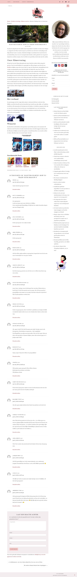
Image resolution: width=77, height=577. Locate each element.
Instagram (63, 2)
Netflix (9, 67)
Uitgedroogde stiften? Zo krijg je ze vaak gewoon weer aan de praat (61, 173)
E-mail (11, 538)
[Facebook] (55, 65)
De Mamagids (55, 99)
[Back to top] (74, 575)
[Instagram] (59, 65)
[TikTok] (66, 65)
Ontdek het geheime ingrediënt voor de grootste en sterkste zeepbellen (62, 188)
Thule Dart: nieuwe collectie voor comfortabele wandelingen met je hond (61, 158)
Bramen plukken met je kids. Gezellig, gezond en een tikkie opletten (62, 242)
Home (8, 21)
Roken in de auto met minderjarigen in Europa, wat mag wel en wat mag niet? (61, 195)
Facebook (60, 2)
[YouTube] (62, 65)
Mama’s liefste (55, 103)
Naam (11, 532)
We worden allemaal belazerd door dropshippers (35, 565)
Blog (9, 1)
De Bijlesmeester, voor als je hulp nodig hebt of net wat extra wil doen (26, 562)
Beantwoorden (16, 189)
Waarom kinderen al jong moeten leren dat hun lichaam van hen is (61, 117)
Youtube (66, 2)
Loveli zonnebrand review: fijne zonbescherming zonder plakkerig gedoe (61, 152)
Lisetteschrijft (55, 101)
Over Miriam (16, 1)
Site (10, 543)
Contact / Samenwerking (28, 1)
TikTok (69, 2)
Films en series (25, 21)
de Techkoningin (63, 575)
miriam (17, 170)
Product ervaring (15, 21)
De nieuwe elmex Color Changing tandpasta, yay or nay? (61, 248)
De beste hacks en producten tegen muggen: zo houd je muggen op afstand (61, 210)
